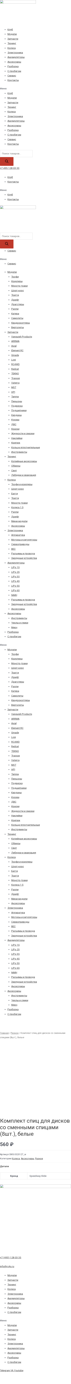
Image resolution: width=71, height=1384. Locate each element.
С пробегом (14, 71)
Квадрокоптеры (20, 322)
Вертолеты (17, 327)
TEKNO (15, 373)
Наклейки (16, 438)
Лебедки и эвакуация (23, 475)
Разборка (13, 66)
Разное (15, 1033)
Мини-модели (19, 521)
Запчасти (12, 38)
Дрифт (15, 299)
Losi (13, 359)
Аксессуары (14, 61)
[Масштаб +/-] (37, 1375)
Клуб (10, 29)
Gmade (15, 355)
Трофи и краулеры (21, 484)
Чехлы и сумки (19, 622)
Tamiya (15, 396)
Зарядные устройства (24, 558)
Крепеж (15, 442)
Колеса (11, 47)
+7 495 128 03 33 (9, 168)
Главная (4, 1033)
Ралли (15, 308)
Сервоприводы (20, 544)
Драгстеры (17, 304)
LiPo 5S (15, 585)
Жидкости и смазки (22, 433)
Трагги (15, 295)
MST (13, 387)
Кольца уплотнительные (25, 447)
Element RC (17, 350)
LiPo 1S (15, 567)
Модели (12, 34)
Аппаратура (18, 534)
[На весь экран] (26, 1375)
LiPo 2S (15, 571)
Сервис (11, 75)
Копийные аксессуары (24, 461)
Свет (14, 470)
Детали (4, 1166)
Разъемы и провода (23, 553)
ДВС (13, 424)
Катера (15, 313)
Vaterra (15, 382)
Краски (15, 428)
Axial (14, 345)
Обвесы (15, 465)
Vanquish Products (21, 336)
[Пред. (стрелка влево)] (5, 1381)
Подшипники (19, 410)
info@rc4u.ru (7, 1266)
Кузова (15, 419)
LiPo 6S (15, 590)
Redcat (15, 368)
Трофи (15, 276)
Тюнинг (11, 43)
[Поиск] (6, 161)
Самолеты (17, 318)
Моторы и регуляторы (24, 539)
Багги (14, 493)
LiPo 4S (15, 581)
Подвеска (17, 405)
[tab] (35, 1166)
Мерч (14, 627)
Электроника (15, 52)
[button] (35, 88)
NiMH (14, 595)
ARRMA (15, 341)
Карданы (16, 415)
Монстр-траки (19, 285)
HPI (13, 391)
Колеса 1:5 (17, 507)
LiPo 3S (15, 576)
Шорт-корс (17, 290)
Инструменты (19, 451)
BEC (13, 548)
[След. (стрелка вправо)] (16, 1381)
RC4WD (15, 364)
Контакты (13, 80)
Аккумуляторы (16, 57)
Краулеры (17, 281)
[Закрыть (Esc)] (5, 1375)
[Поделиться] (16, 1375)
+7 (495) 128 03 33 (10, 1257)
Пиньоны (16, 401)
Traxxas (15, 378)
